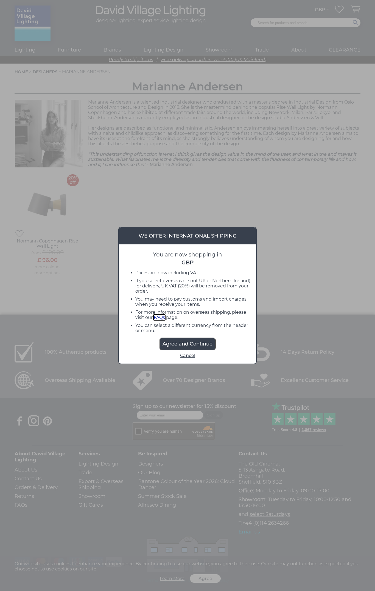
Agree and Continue (187, 344)
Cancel (187, 355)
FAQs (159, 317)
